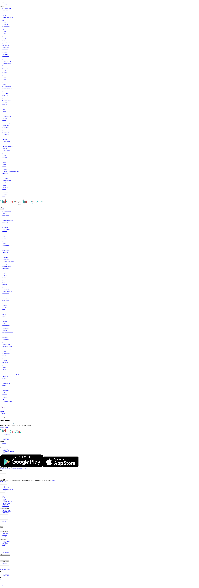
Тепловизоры (4, 190)
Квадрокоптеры (5, 54)
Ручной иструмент (5, 187)
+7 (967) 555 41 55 (7, 434)
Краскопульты (4, 148)
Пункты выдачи (5, 449)
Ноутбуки (4, 238)
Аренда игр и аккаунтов (6, 569)
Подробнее (53, 480)
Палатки (3, 316)
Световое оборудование (6, 63)
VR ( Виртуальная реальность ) (7, 17)
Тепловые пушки (5, 339)
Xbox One (4, 13)
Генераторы (4, 167)
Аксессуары (4, 22)
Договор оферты (5, 445)
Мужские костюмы (5, 293)
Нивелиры (4, 185)
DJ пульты (4, 50)
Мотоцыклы (4, 75)
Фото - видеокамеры (6, 45)
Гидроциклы (4, 284)
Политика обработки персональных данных (8, 468)
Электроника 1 (6, 24)
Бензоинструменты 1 (7, 150)
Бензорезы (4, 155)
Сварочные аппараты (6, 132)
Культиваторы (4, 160)
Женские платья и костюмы (7, 88)
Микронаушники (5, 56)
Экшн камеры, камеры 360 (7, 245)
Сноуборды (4, 104)
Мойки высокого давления (7, 143)
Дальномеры (4, 176)
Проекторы (4, 40)
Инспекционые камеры (6, 180)
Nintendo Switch (5, 222)
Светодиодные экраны (6, 47)
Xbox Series (4, 15)
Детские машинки (5, 300)
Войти (1, 528)
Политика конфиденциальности (8, 451)
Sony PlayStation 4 (5, 10)
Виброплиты (4, 169)
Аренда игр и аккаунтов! (8, 401)
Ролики (3, 109)
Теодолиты (4, 189)
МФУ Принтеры (5, 29)
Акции (3, 437)
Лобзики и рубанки (5, 127)
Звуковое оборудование (6, 61)
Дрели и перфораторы (6, 121)
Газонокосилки (5, 362)
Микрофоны (4, 27)
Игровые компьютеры (6, 26)
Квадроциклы (4, 77)
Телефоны (4, 33)
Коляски (3, 91)
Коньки (3, 107)
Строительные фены (6, 137)
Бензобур (4, 355)
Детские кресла (5, 93)
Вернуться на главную (4, 427)
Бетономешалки (5, 173)
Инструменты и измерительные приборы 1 (11, 171)
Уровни (3, 196)
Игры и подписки (5, 438)
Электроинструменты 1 (7, 116)
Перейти (16, 423)
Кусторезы (4, 162)
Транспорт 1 (5, 68)
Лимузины (4, 277)
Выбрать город (3, 473)
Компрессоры (4, 130)
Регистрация (5, 528)
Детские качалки (5, 95)
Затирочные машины (6, 144)
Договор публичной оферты (21, 468)
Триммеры (4, 166)
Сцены (3, 66)
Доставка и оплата (5, 450)
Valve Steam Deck (5, 20)
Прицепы (4, 82)
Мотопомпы (4, 164)
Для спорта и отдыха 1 (7, 100)
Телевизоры (4, 43)
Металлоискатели (5, 183)
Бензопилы (4, 153)
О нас (3, 452)
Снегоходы (4, 79)
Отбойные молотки (5, 134)
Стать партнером (5, 404)
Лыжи (3, 105)
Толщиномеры (5, 192)
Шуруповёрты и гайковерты (7, 123)
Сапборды (4, 111)
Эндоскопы (4, 194)
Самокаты (4, 114)
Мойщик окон (4, 118)
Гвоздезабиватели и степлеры (7, 332)
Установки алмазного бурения (7, 146)
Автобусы (4, 70)
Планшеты (4, 31)
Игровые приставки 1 (7, 8)
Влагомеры (4, 378)
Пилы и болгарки (5, 125)
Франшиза (4, 443)
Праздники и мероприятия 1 (8, 261)
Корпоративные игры (6, 59)
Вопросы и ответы (5, 439)
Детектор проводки (5, 178)
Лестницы (4, 182)
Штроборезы (4, 139)
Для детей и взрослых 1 (7, 86)
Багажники (4, 84)
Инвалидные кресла (6, 98)
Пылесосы (4, 120)
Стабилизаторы (5, 49)
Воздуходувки (5, 157)
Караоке (3, 36)
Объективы (4, 52)
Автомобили (4, 72)
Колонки (4, 38)
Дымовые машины (5, 65)
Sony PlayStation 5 (5, 215)
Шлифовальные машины (6, 141)
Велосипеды (4, 102)
